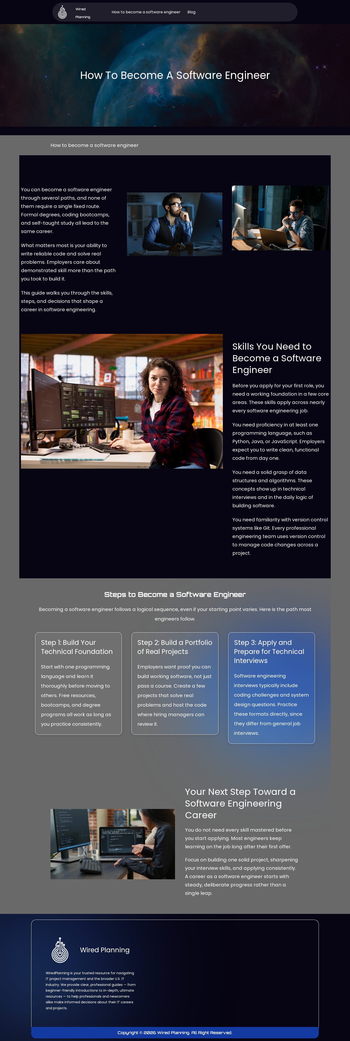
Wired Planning (105, 950)
